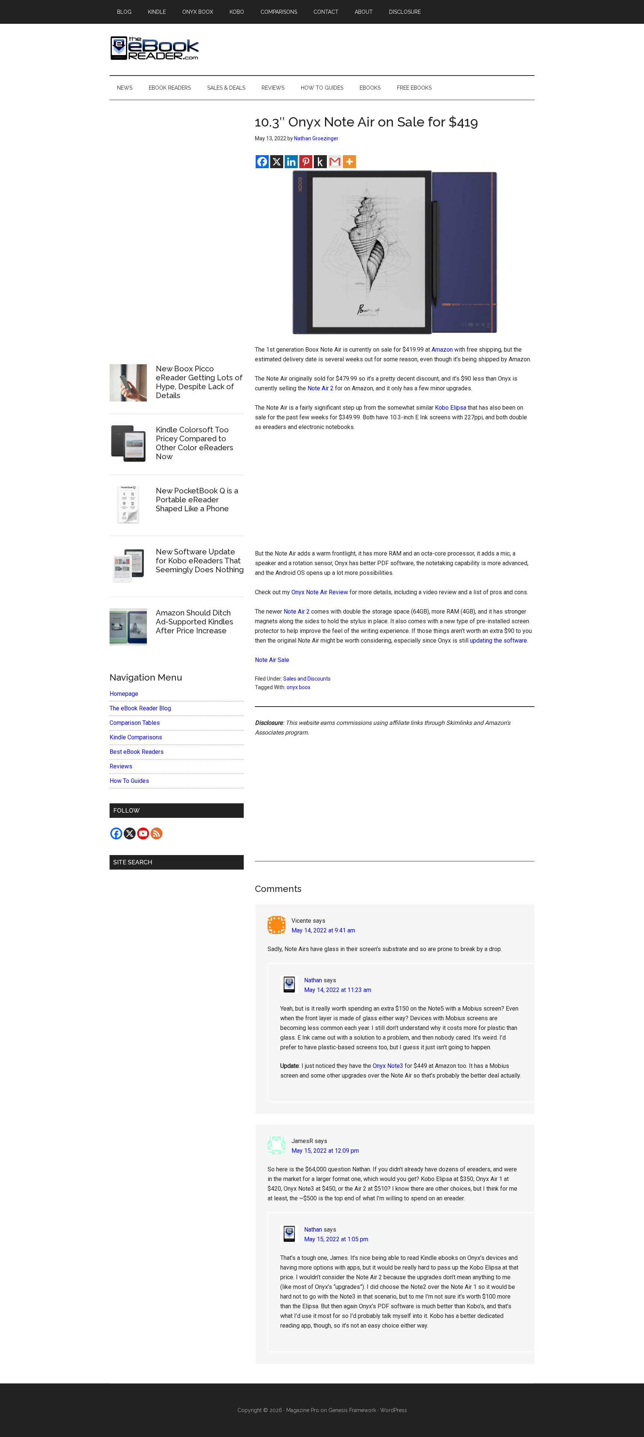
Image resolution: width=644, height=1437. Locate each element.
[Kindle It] (320, 161)
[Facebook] (262, 161)
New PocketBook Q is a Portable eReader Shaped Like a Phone (197, 499)
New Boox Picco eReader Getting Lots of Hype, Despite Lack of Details (199, 382)
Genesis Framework (352, 1410)
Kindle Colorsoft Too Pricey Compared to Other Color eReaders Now (194, 443)
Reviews (121, 766)
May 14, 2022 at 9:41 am (323, 930)
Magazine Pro (302, 1410)
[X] (276, 161)
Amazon (442, 349)
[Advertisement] (394, 494)
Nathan (313, 980)
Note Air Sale (272, 659)
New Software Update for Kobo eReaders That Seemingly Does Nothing (200, 560)
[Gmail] (334, 161)
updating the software (498, 640)
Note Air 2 (320, 388)
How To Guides (129, 780)
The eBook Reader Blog (140, 708)
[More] (349, 161)
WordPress (393, 1410)
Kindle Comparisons (136, 737)
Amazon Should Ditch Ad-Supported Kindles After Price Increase (194, 621)
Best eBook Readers (137, 751)
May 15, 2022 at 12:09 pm (325, 1150)
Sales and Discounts (307, 679)
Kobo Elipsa (450, 407)
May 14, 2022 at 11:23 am (337, 989)
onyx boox (298, 687)
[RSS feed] (156, 833)
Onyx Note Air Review (319, 592)
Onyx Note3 (388, 1065)
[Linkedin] (291, 161)
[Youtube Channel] (143, 833)
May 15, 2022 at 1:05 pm (336, 1239)
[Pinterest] (305, 161)
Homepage (124, 693)
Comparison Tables (135, 722)
